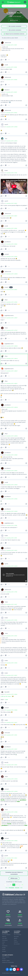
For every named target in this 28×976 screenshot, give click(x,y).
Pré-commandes (17, 934)
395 (22, 884)
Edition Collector (5, 956)
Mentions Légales (6, 960)
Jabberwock (7, 42)
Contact (4, 958)
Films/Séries (5, 940)
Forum (15, 940)
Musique (4, 951)
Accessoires (4, 945)
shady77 (6, 287)
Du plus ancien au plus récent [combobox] (10, 37)
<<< (7, 887)
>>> (21, 887)
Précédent (11, 887)
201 (17, 884)
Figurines (4, 936)
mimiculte (7, 732)
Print (3, 943)
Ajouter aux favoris (14, 20)
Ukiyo (6, 299)
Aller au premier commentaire (14, 26)
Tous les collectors (6, 934)
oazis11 (6, 124)
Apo (6, 138)
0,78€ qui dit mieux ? (6, 696)
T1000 (6, 328)
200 (14, 884)
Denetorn (7, 89)
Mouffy (6, 762)
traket (6, 535)
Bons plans (16, 936)
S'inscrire (16, 942)
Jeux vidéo (4, 938)
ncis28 (6, 64)
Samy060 (6, 692)
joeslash (6, 254)
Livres (3, 942)
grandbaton (7, 241)
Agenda (15, 938)
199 (11, 884)
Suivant (17, 887)
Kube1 (6, 170)
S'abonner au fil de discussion (14, 16)
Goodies (4, 947)
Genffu (6, 563)
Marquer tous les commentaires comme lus (14, 34)
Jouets (3, 949)
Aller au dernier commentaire (14, 30)
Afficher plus (14, 878)
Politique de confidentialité (8, 962)
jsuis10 (6, 855)
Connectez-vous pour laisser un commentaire (14, 873)
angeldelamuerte (8, 315)
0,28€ (6, 699)
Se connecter (17, 943)
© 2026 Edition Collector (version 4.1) (11, 973)
